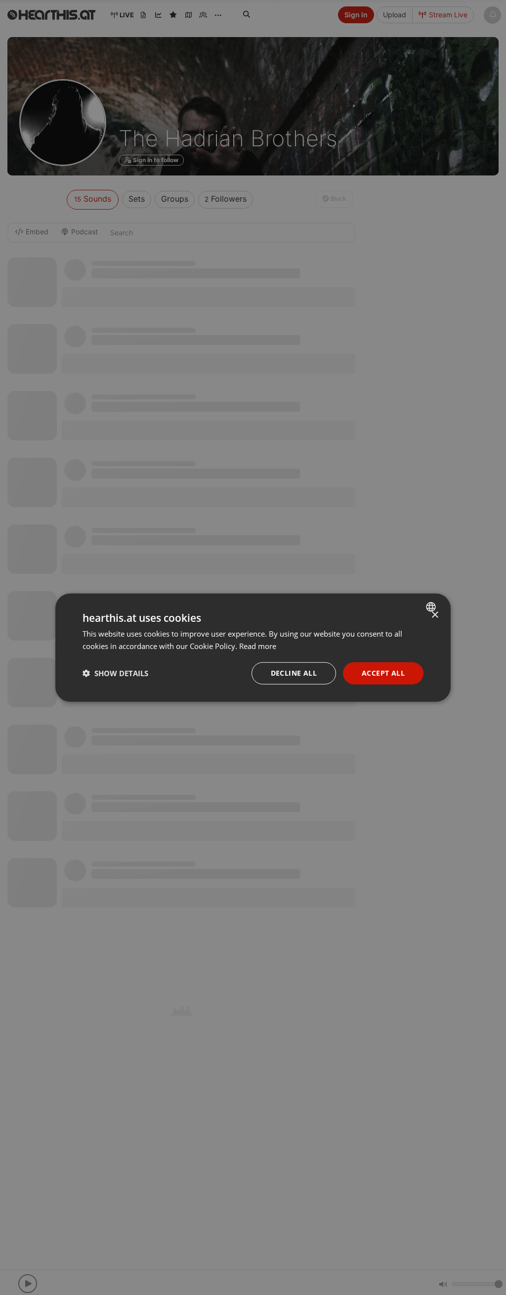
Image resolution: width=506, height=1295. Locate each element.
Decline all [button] (294, 673)
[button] (115, 673)
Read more (257, 646)
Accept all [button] (383, 673)
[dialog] (253, 648)
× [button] (434, 615)
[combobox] (432, 607)
